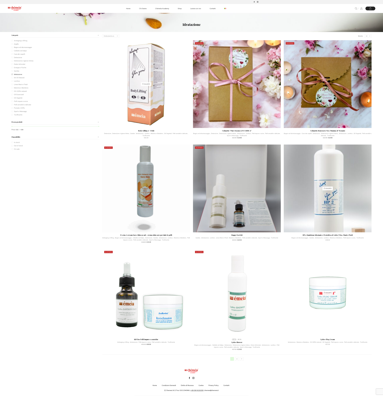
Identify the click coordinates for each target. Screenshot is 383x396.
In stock (17, 142)
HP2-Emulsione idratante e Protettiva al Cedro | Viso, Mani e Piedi (328, 235)
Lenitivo (147, 133)
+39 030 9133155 (197, 390)
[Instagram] (257, 2)
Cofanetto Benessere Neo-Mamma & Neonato (327, 131)
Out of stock (18, 146)
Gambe (132, 133)
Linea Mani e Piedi (222, 238)
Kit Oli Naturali (19, 78)
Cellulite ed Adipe (138, 238)
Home (128, 8)
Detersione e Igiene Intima (120, 133)
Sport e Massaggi (232, 135)
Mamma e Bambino (157, 133)
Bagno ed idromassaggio (201, 133)
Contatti (213, 8)
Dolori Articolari (256, 345)
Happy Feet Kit (236, 235)
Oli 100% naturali (315, 342)
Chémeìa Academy (162, 8)
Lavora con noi (195, 8)
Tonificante (146, 135)
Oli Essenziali (19, 94)
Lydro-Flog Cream (327, 339)
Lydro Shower (236, 342)
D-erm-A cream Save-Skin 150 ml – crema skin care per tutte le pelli (146, 235)
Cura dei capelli (307, 133)
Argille (16, 44)
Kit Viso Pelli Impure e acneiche (146, 339)
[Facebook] (254, 2)
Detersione (107, 133)
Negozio (193, 21)
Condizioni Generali (169, 385)
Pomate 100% (19, 108)
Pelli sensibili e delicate (180, 133)
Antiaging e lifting (108, 238)
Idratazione (140, 133)
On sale (17, 149)
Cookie (201, 385)
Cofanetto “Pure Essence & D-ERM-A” (237, 131)
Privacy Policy (213, 385)
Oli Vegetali (168, 133)
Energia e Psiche (20, 68)
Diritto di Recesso (187, 385)
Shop (180, 8)
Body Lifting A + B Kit (146, 131)
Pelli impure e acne (258, 133)
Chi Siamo (143, 8)
